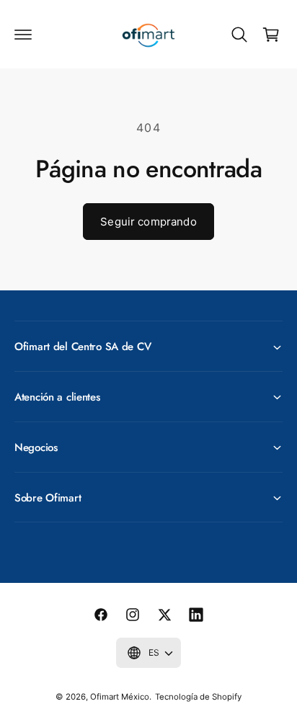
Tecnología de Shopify (198, 697)
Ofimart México (119, 697)
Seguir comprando (148, 221)
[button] (23, 34)
